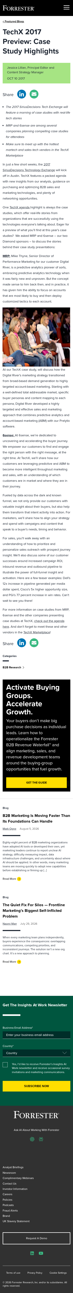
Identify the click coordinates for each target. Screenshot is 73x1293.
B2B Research (12, 667)
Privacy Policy (34, 1273)
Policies (7, 1200)
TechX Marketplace (36, 632)
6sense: (9, 435)
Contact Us (9, 1184)
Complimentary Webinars (18, 1178)
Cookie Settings (58, 1273)
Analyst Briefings (13, 1167)
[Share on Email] (34, 94)
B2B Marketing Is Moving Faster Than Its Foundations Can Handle (36, 818)
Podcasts (8, 1205)
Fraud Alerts (10, 1211)
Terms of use (13, 1273)
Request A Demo (36, 1238)
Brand (6, 1216)
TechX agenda (20, 207)
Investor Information (15, 1189)
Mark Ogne (9, 829)
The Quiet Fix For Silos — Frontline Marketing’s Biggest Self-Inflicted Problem (34, 910)
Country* (8, 1046)
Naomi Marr (10, 924)
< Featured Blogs (13, 21)
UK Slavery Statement (16, 1221)
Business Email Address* (18, 1028)
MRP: (6, 256)
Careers (7, 1194)
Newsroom (9, 1173)
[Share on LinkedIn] (21, 94)
